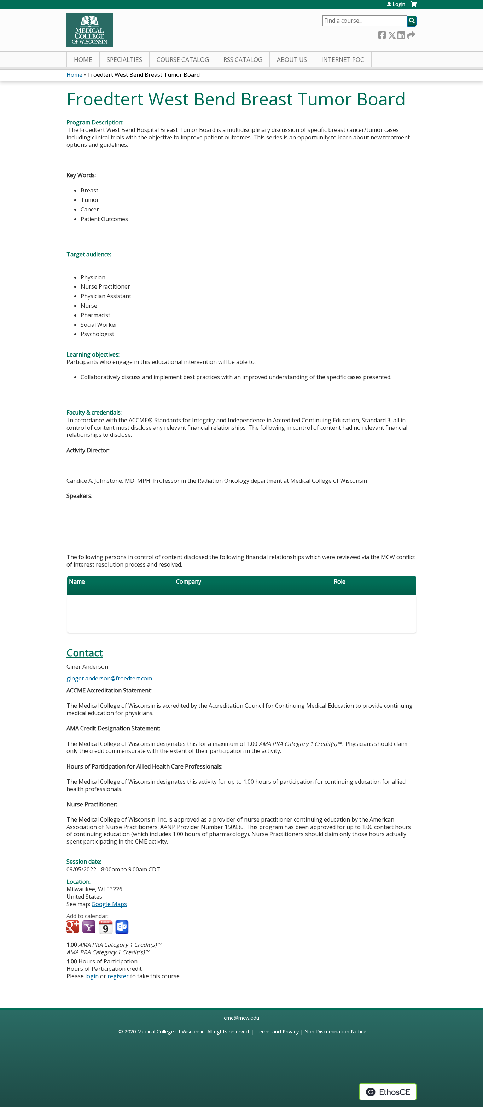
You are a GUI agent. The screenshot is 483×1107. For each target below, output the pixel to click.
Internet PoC (342, 60)
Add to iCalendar (105, 927)
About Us (292, 60)
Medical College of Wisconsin (171, 1031)
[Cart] (414, 7)
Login (398, 4)
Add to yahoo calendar (89, 927)
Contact (84, 652)
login (92, 976)
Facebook (381, 34)
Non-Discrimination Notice (335, 1031)
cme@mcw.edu (241, 1017)
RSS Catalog (242, 60)
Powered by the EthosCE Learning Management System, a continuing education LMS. (388, 1091)
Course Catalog (183, 60)
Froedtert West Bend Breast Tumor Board (144, 75)
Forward (410, 34)
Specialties (124, 60)
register (118, 976)
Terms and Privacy (277, 1031)
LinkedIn (401, 34)
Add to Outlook (122, 927)
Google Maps (109, 904)
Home (83, 60)
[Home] (89, 30)
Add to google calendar (73, 927)
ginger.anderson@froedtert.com (109, 678)
